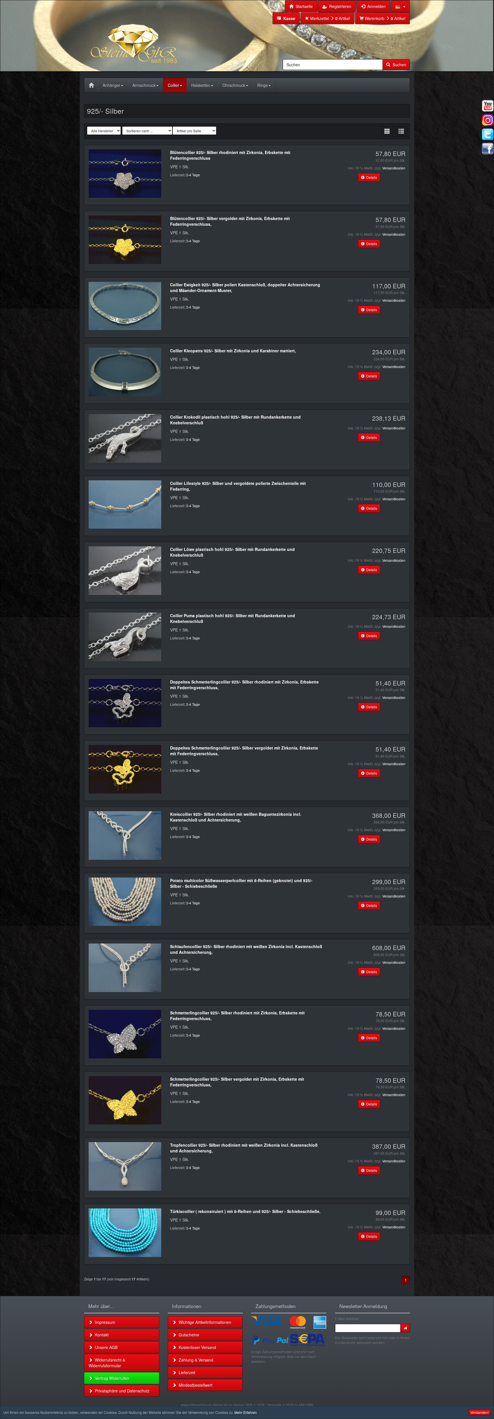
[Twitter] (487, 134)
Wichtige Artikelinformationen (203, 1322)
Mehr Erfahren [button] (245, 1412)
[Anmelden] (405, 1328)
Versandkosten (393, 167)
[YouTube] (487, 105)
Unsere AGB (105, 1347)
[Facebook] (487, 148)
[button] (400, 6)
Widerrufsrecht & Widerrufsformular (107, 1362)
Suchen (398, 64)
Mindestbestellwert (194, 1385)
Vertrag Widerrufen (111, 1378)
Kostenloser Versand (196, 1347)
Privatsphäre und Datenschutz (121, 1391)
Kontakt (101, 1335)
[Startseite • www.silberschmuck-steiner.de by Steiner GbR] (148, 35)
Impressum (104, 1322)
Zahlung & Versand (194, 1360)
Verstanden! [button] (479, 1412)
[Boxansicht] (387, 131)
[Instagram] (487, 120)
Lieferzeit (185, 1372)
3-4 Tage (193, 174)
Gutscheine (187, 1335)
